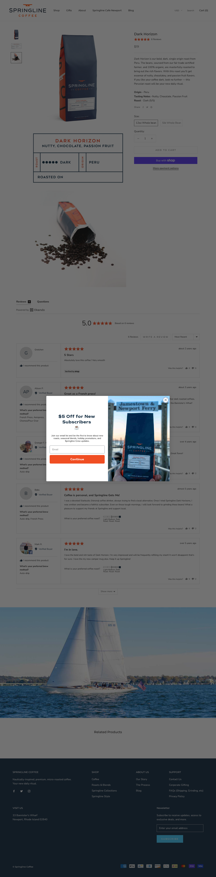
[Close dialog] (165, 400)
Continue (77, 459)
